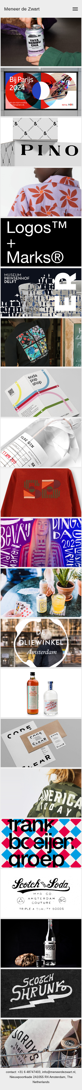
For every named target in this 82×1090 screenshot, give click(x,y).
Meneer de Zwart (22, 8)
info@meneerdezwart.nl (58, 1072)
